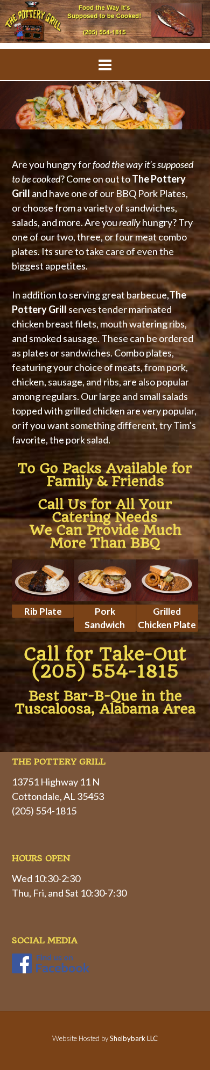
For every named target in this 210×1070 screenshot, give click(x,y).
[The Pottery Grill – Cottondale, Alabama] (105, 21)
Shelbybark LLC (134, 1038)
